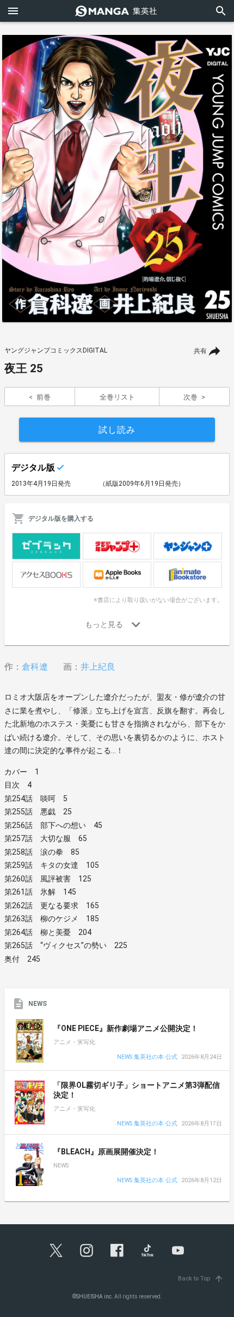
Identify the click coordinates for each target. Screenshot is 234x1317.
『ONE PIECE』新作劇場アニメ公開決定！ (125, 1028)
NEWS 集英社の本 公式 (147, 1057)
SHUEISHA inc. (94, 1297)
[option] (117, 178)
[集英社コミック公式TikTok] (147, 1250)
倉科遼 (35, 667)
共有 (200, 351)
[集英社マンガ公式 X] (56, 1250)
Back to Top (201, 1278)
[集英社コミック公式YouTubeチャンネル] (178, 1250)
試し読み (117, 430)
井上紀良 (98, 667)
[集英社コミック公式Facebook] (117, 1250)
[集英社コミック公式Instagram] (86, 1250)
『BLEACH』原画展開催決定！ (106, 1151)
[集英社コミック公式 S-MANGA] (117, 11)
